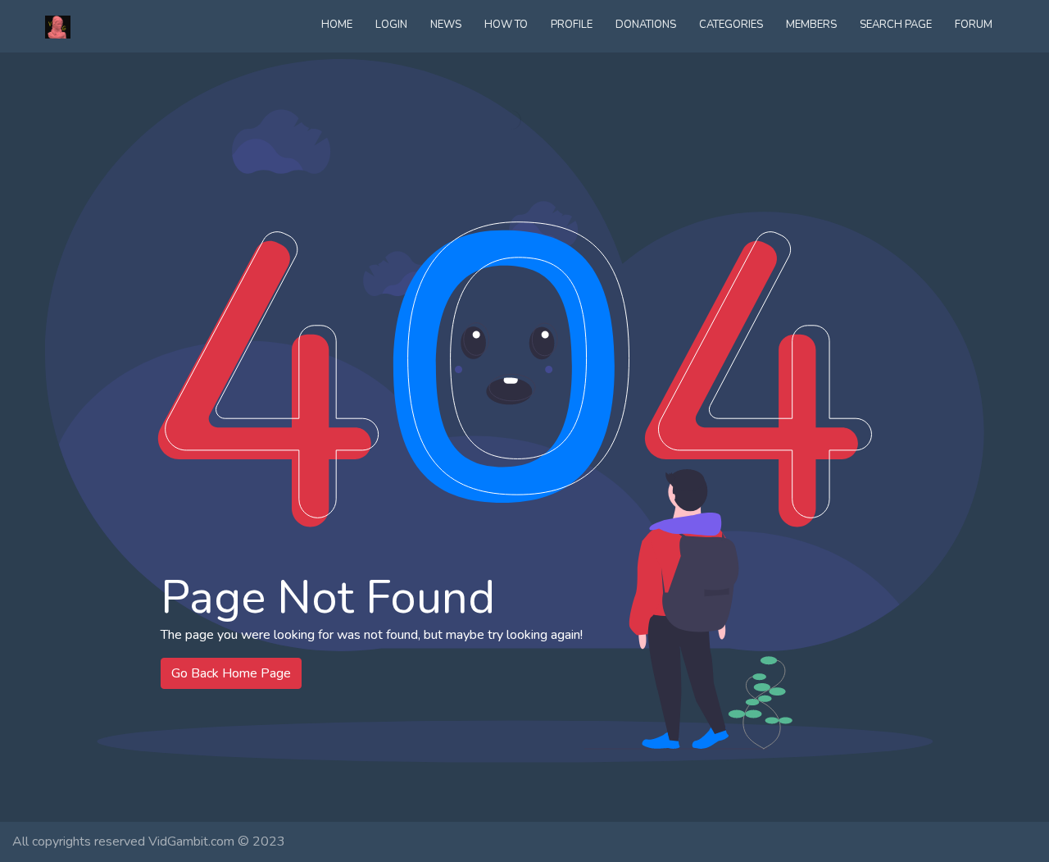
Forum (973, 24)
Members (811, 24)
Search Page (896, 24)
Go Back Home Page (231, 673)
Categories (731, 24)
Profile (572, 24)
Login (391, 24)
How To (506, 24)
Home (336, 24)
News (445, 24)
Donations (645, 24)
